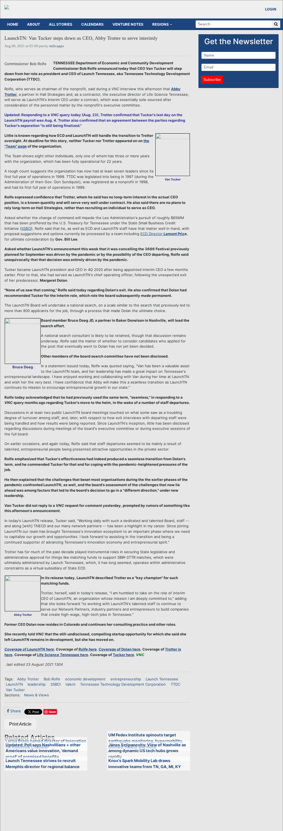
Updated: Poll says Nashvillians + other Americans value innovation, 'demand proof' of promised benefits (43, 750)
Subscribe (212, 79)
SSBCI (26, 228)
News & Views (36, 695)
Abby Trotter (28, 679)
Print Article (20, 724)
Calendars (92, 24)
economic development (85, 679)
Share (15, 711)
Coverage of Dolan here (119, 649)
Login (270, 9)
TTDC (175, 684)
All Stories (60, 24)
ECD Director (152, 233)
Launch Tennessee (162, 679)
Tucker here (123, 654)
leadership (37, 684)
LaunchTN (14, 684)
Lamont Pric (174, 233)
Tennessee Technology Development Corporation (123, 684)
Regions (160, 24)
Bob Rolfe (52, 679)
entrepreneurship (126, 679)
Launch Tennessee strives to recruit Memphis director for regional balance (43, 763)
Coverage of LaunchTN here (29, 649)
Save (52, 712)
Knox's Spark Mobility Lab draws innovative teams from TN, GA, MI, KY (144, 763)
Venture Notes (127, 24)
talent (70, 684)
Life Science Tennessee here (62, 654)
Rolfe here (87, 649)
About (33, 24)
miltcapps (56, 46)
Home (12, 24)
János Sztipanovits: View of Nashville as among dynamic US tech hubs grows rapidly (147, 750)
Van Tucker (15, 690)
